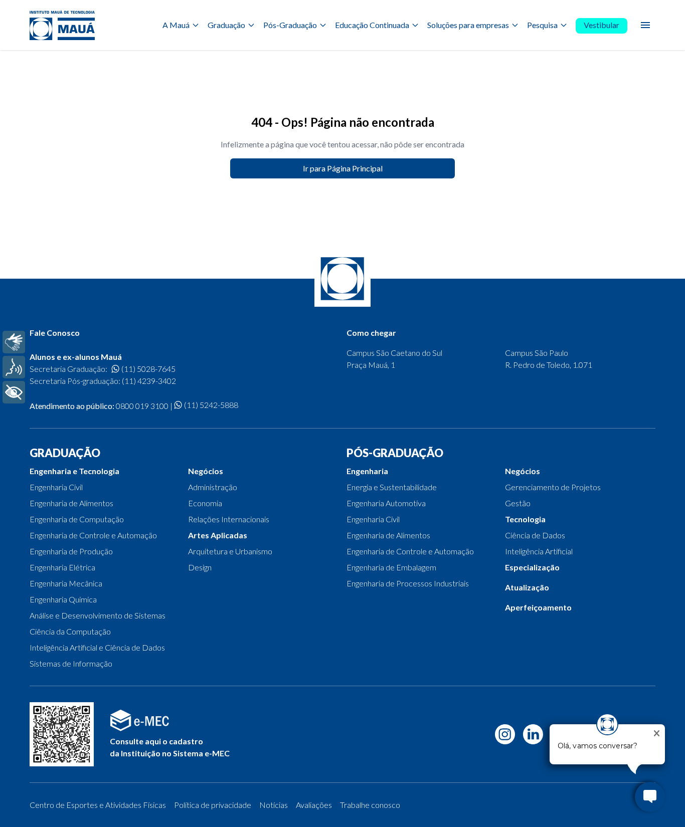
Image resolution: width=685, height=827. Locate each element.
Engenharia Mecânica (66, 583)
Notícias (273, 804)
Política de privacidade (212, 804)
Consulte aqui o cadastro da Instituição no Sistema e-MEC (170, 747)
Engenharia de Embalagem (391, 567)
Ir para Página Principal (343, 168)
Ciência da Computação (70, 631)
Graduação (226, 25)
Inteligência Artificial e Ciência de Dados (97, 647)
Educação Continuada (372, 25)
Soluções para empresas (468, 25)
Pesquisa (542, 25)
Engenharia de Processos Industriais (408, 583)
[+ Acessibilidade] (14, 392)
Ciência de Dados (535, 535)
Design (200, 567)
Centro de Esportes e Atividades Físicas (98, 804)
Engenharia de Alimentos (71, 503)
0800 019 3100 (142, 405)
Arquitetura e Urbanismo (230, 551)
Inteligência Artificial (539, 551)
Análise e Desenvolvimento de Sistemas (97, 615)
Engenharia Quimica (63, 599)
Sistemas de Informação (71, 663)
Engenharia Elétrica (62, 567)
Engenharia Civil (56, 487)
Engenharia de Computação (77, 519)
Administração (212, 487)
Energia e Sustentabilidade (392, 487)
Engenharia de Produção (71, 551)
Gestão (518, 503)
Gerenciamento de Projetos (553, 487)
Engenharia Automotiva (386, 503)
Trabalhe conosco (370, 804)
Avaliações (314, 804)
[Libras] (14, 342)
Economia (205, 503)
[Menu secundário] (645, 25)
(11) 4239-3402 (149, 380)
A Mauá (176, 25)
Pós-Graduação (290, 25)
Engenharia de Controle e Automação (93, 535)
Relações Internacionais (228, 519)
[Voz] (14, 367)
